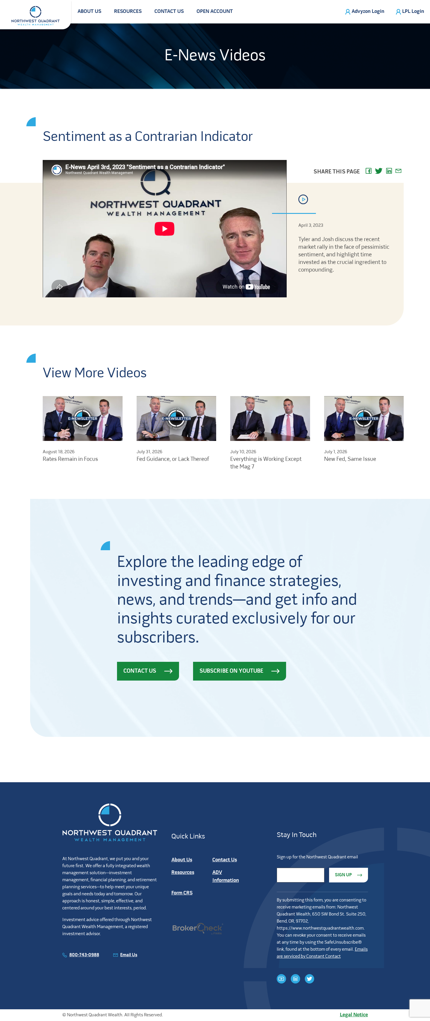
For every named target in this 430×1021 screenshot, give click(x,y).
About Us (89, 11)
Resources (128, 11)
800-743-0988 (84, 955)
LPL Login (413, 11)
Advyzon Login (368, 11)
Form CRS (181, 893)
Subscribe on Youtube (231, 671)
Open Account (215, 11)
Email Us (128, 955)
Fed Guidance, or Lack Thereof (173, 459)
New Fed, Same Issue (350, 459)
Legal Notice (354, 1015)
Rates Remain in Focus (70, 459)
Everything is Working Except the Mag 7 (266, 463)
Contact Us (169, 11)
